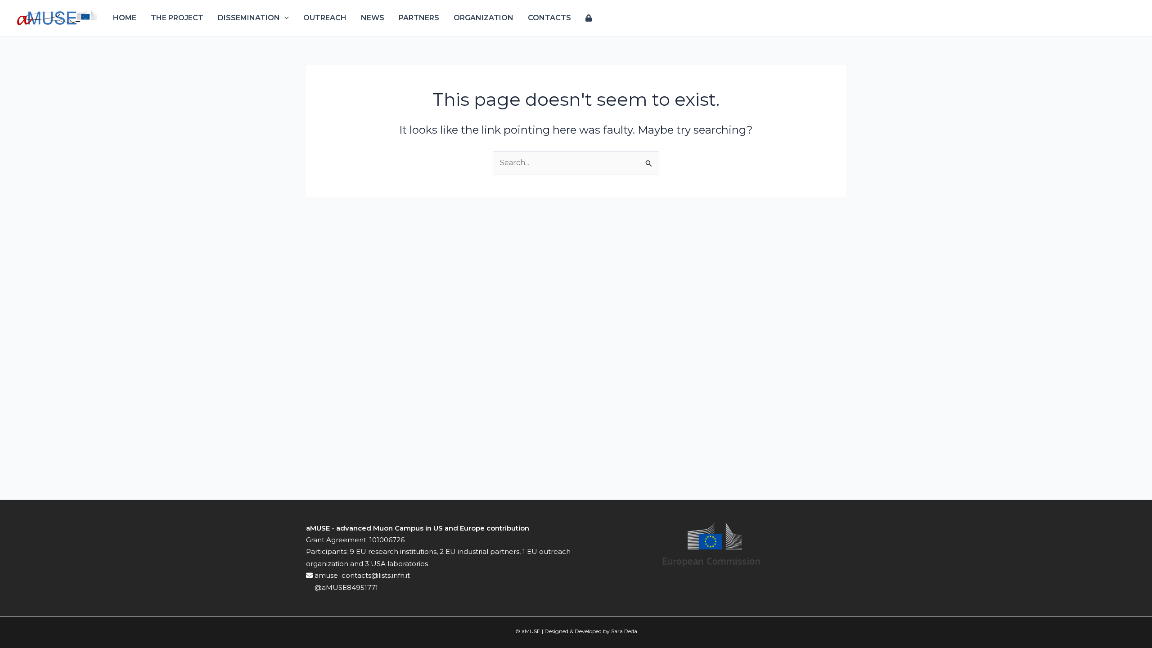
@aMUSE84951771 (345, 587)
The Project (177, 18)
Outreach (324, 18)
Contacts (549, 18)
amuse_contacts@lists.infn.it (361, 575)
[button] (284, 18)
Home (124, 18)
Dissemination (249, 18)
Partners (419, 18)
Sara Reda (624, 631)
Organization (483, 18)
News (372, 18)
